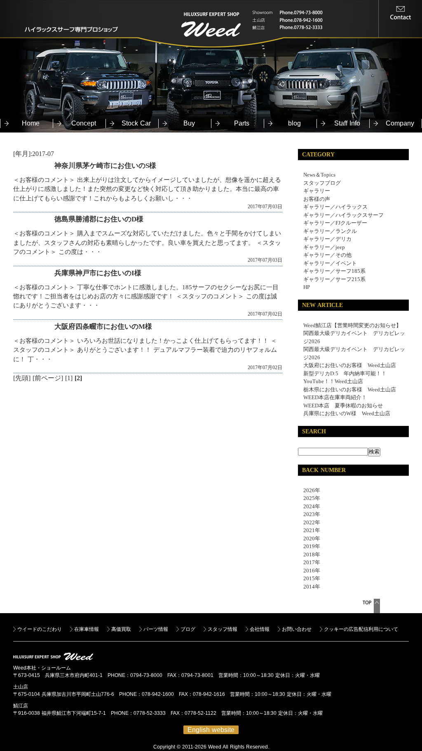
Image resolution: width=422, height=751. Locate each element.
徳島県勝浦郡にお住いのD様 (98, 219)
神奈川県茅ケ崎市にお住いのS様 (105, 166)
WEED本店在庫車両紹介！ (335, 397)
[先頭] (21, 377)
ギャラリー (316, 191)
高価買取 (121, 629)
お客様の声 (316, 199)
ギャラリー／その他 (327, 255)
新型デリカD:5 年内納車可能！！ (345, 373)
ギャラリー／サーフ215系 (334, 279)
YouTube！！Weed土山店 (333, 381)
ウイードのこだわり (39, 629)
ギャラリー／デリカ (327, 239)
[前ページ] (48, 377)
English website (211, 729)
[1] (69, 377)
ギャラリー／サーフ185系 (334, 271)
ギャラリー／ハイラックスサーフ (343, 215)
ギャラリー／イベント (330, 263)
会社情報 (260, 629)
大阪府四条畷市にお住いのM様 (103, 326)
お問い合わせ (297, 629)
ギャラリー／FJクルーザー (335, 223)
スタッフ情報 (222, 629)
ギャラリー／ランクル (330, 231)
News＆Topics (319, 175)
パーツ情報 (155, 629)
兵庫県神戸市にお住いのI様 (97, 273)
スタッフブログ (322, 183)
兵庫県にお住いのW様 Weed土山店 (346, 413)
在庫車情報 (86, 629)
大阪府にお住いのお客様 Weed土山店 (349, 365)
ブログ (188, 629)
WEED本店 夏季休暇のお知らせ (343, 405)
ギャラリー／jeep (324, 247)
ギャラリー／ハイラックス (335, 207)
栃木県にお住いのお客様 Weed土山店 (349, 389)
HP (306, 287)
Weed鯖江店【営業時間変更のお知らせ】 (352, 325)
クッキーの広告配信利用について (361, 629)
